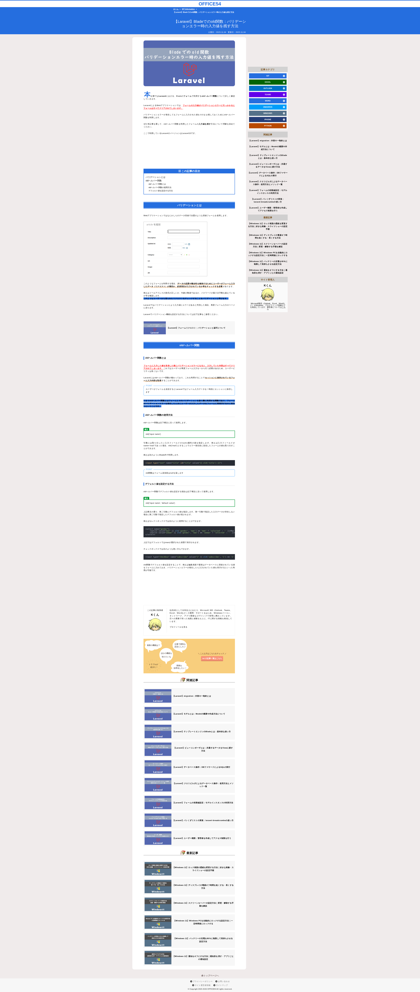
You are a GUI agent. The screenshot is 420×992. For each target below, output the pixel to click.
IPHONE (267, 119)
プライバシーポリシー (202, 981)
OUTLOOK (267, 88)
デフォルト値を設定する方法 (161, 191)
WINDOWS (267, 113)
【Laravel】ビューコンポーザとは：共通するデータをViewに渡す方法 (203, 749)
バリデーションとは (155, 177)
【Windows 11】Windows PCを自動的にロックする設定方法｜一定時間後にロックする (203, 922)
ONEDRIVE (267, 107)
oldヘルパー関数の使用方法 (160, 187)
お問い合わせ (223, 981)
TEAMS (268, 95)
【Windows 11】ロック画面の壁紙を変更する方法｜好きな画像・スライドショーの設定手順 (203, 868)
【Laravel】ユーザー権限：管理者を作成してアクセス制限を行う (202, 838)
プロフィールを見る (178, 627)
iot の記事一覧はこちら (212, 658)
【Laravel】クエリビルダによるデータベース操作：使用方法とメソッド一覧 (203, 784)
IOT (267, 76)
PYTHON (268, 126)
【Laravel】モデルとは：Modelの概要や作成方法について (199, 714)
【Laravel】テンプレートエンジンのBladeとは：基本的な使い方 (202, 732)
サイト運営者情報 (202, 985)
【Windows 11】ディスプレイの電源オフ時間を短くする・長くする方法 (203, 886)
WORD (268, 101)
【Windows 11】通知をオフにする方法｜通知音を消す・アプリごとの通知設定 (203, 957)
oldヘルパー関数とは (157, 184)
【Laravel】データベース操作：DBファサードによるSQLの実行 (201, 767)
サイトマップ (221, 985)
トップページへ (211, 975)
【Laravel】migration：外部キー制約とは (192, 696)
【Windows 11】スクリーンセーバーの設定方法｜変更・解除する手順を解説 (203, 904)
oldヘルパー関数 (154, 180)
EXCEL (268, 82)
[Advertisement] (166, 152)
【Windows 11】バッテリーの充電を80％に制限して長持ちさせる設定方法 (203, 939)
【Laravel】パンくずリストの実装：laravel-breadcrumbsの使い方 (203, 820)
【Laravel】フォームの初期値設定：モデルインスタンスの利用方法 (203, 803)
